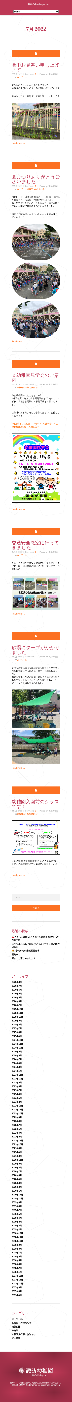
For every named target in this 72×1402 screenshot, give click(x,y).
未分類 (15, 1330)
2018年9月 (17, 1245)
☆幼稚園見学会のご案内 (35, 377)
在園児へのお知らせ (35, 189)
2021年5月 (17, 1152)
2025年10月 (17, 1017)
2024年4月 (17, 1067)
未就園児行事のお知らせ (27, 387)
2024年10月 (17, 1047)
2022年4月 (17, 1136)
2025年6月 (17, 1032)
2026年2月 (17, 1005)
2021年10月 (17, 1144)
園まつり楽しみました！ (24, 958)
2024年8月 (17, 1055)
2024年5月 (17, 1063)
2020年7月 (17, 1171)
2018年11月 (17, 1237)
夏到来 (15, 954)
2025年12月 (17, 1009)
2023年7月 (17, 1090)
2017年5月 (17, 1295)
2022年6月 (17, 1129)
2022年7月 (17, 1125)
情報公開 (16, 1326)
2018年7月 (17, 1252)
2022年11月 (17, 1109)
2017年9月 (17, 1287)
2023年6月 (17, 1094)
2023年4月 (17, 1102)
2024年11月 (17, 1044)
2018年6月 (17, 1256)
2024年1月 (17, 1071)
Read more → (18, 143)
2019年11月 (17, 1194)
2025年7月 (17, 1028)
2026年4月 (17, 997)
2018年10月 (17, 1241)
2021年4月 (17, 1156)
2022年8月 (17, 1121)
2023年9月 (17, 1082)
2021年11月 (17, 1140)
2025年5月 (17, 1036)
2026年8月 (17, 982)
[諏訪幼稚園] (48, 7)
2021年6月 (17, 1148)
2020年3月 (17, 1187)
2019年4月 (17, 1221)
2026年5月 (17, 993)
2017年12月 (17, 1276)
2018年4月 (17, 1260)
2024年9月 (17, 1051)
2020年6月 (17, 1175)
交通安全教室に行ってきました (35, 544)
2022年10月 (17, 1113)
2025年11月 (17, 1013)
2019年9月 (17, 1202)
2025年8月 (17, 1024)
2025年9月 (17, 1020)
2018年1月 (17, 1272)
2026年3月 (17, 1001)
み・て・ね (21, 77)
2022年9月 (17, 1117)
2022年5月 (17, 1133)
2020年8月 (17, 1167)
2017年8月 (17, 1291)
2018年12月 (17, 1233)
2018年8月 (17, 1249)
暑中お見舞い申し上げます (35, 67)
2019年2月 (17, 1229)
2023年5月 (17, 1098)
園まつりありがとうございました (36, 179)
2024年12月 (17, 1040)
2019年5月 (17, 1218)
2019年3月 (17, 1225)
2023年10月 (17, 1078)
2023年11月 (17, 1075)
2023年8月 (17, 1086)
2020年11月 (17, 1160)
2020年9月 (17, 1163)
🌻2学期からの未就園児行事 (26, 950)
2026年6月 (17, 990)
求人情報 (16, 1338)
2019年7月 (17, 1210)
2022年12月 (17, 1105)
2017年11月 (17, 1279)
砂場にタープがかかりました (36, 649)
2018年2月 (17, 1268)
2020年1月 (17, 1191)
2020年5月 (17, 1179)
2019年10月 (17, 1198)
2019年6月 (17, 1214)
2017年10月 (17, 1283)
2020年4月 (17, 1183)
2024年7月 (17, 1059)
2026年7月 (17, 986)
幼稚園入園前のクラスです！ (35, 803)
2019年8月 (17, 1206)
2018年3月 (17, 1264)
